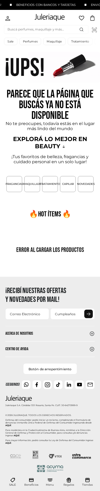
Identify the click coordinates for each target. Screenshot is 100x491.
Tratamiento (80, 41)
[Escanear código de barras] (94, 30)
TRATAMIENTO (50, 183)
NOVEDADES (86, 183)
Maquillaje (54, 41)
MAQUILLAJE (32, 183)
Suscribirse (88, 314)
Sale (10, 41)
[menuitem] (12, 482)
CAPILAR (68, 183)
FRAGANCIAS (14, 183)
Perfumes (30, 41)
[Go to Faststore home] (45, 18)
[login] (7, 19)
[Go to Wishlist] (82, 19)
